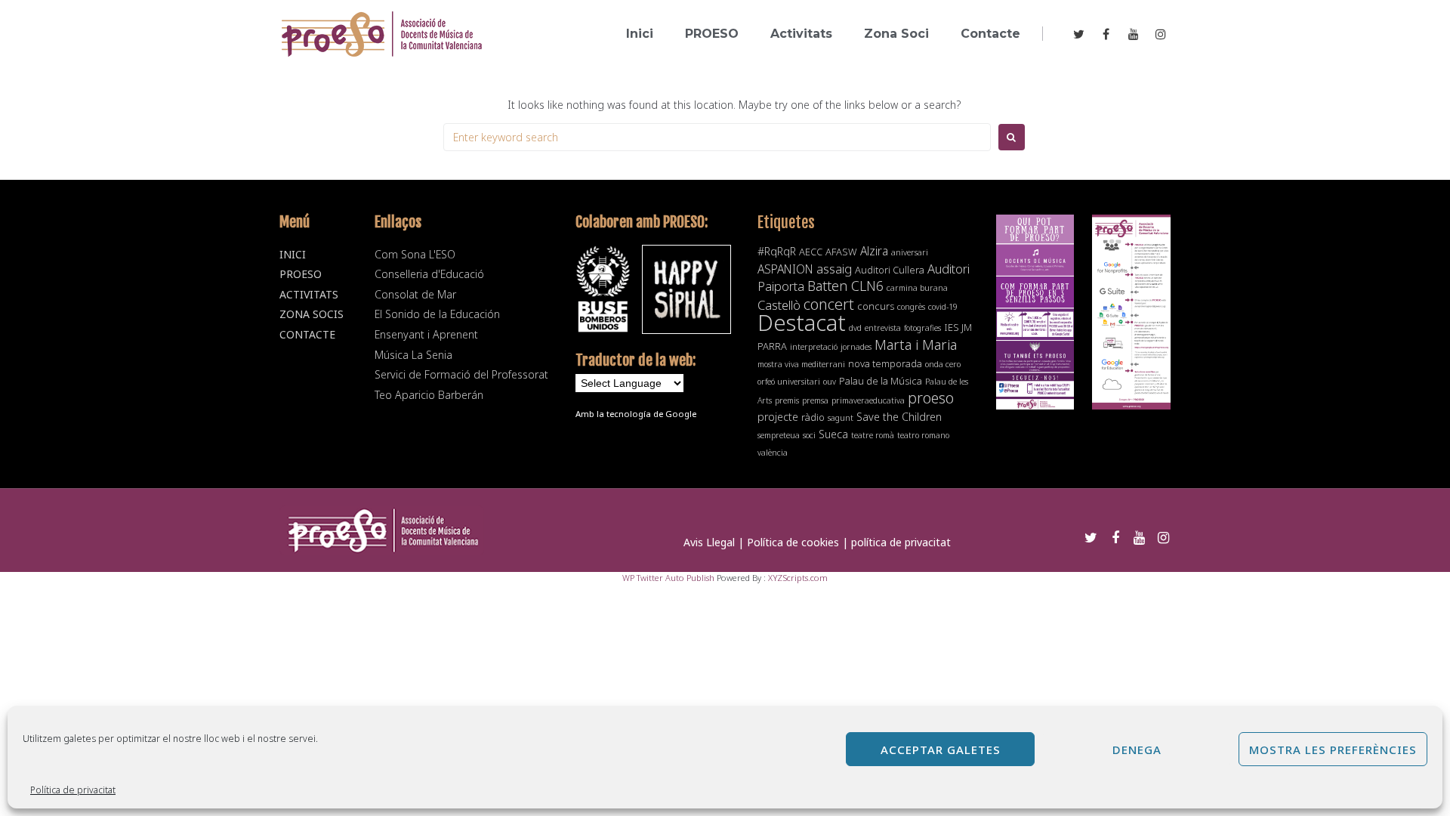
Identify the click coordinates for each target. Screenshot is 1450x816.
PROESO (300, 274)
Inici (292, 254)
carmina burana (917, 288)
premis (787, 400)
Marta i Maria (916, 344)
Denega (1137, 749)
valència (772, 452)
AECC (810, 251)
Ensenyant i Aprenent (426, 334)
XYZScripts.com (798, 577)
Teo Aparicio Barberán (429, 395)
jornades (856, 347)
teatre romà (872, 435)
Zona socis (311, 314)
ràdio (813, 417)
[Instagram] (1161, 33)
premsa (815, 400)
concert (829, 303)
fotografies (922, 328)
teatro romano (923, 435)
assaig (834, 268)
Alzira (874, 251)
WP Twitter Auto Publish (668, 577)
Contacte (307, 334)
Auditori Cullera (889, 270)
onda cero (943, 364)
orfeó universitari (788, 381)
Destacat (801, 323)
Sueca (833, 434)
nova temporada (885, 363)
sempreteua (778, 435)
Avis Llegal (709, 542)
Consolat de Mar (415, 294)
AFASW (841, 251)
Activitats (308, 294)
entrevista (883, 328)
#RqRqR (776, 251)
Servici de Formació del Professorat (461, 374)
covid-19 (943, 306)
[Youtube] (1134, 33)
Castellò (779, 305)
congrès (911, 306)
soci (809, 435)
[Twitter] (1079, 33)
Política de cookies (793, 542)
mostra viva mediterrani (801, 364)
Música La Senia (413, 355)
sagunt (840, 418)
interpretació (814, 347)
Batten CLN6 (845, 286)
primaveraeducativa (868, 400)
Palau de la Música (880, 381)
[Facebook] (1106, 33)
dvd (855, 328)
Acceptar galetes (941, 749)
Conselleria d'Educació (429, 274)
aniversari (909, 252)
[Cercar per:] (717, 137)
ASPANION (785, 269)
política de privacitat (901, 542)
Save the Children (899, 417)
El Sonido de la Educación (437, 314)
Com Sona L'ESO (415, 254)
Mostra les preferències (1333, 749)
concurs (875, 306)
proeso (931, 398)
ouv (829, 381)
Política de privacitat (73, 790)
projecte (777, 417)
